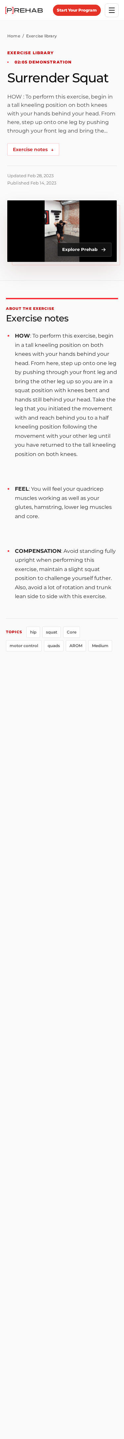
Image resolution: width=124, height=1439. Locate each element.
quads (54, 645)
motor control (24, 645)
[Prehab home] (24, 10)
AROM (75, 645)
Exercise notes (33, 149)
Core (71, 632)
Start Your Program (77, 10)
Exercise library (41, 35)
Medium (100, 645)
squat (51, 632)
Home (13, 35)
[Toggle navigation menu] (112, 10)
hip (33, 632)
